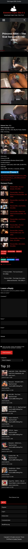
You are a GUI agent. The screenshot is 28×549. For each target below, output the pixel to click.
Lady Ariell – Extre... (14, 371)
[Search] (24, 20)
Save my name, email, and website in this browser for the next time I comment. (13, 347)
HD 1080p (3, 251)
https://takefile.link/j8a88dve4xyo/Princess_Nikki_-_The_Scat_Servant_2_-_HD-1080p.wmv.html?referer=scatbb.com (14, 177)
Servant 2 (19, 251)
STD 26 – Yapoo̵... (13, 430)
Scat (17, 259)
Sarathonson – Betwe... (15, 468)
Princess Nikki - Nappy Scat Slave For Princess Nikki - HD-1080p (18, 213)
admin (3, 257)
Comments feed (6, 520)
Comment (4, 296)
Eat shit (3, 259)
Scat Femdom (4, 261)
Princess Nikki (11, 251)
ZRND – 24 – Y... (13, 407)
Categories (3, 357)
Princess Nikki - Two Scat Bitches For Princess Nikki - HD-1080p (18, 194)
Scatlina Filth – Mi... (14, 455)
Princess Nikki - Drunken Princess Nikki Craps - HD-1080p (17, 232)
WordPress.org (6, 524)
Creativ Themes (17, 539)
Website (3, 336)
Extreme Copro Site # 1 (14, 13)
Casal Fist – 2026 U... (14, 481)
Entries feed (5, 516)
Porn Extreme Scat (14, 497)
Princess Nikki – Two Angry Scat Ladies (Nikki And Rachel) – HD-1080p (14, 279)
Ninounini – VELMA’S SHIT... (16, 381)
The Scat (3, 253)
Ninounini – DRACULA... (15, 443)
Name (3, 319)
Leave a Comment (6, 264)
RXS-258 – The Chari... (15, 394)
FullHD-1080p (10, 259)
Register (4, 507)
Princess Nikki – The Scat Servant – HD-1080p (13, 273)
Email (2, 327)
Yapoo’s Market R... (14, 417)
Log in (3, 511)
